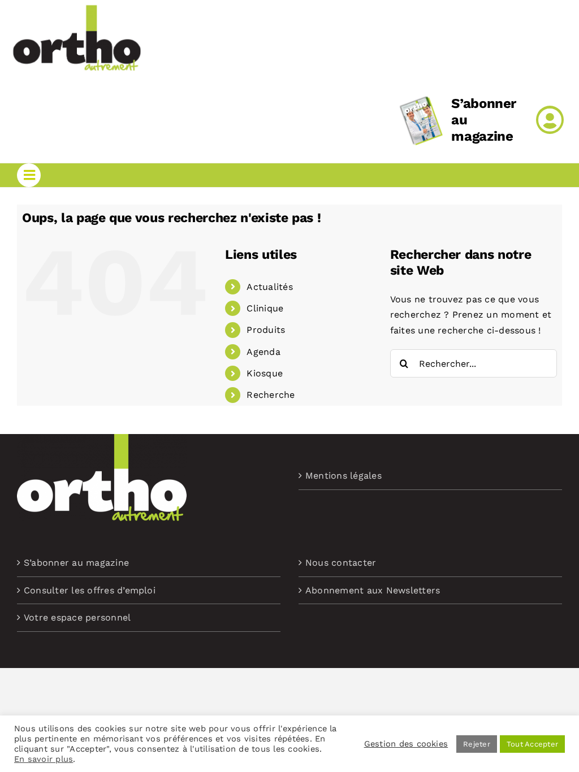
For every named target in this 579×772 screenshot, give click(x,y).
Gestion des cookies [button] (406, 744)
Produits (266, 329)
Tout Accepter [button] (532, 744)
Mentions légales (343, 475)
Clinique (265, 308)
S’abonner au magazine (76, 562)
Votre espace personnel (77, 617)
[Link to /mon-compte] (550, 120)
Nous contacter (340, 562)
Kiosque (265, 373)
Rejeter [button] (476, 744)
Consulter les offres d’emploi (89, 590)
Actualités (269, 286)
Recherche (271, 394)
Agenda (263, 351)
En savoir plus (43, 759)
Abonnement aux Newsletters (372, 590)
